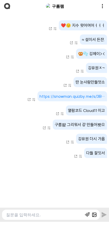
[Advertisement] (54, 228)
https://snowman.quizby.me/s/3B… (72, 96)
